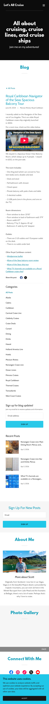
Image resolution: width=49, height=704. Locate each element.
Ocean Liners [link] (11, 370)
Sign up (24, 424)
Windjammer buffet (15, 256)
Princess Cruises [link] (12, 375)
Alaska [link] (8, 297)
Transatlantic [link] (11, 391)
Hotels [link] (8, 354)
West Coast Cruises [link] (13, 396)
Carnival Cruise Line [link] (13, 313)
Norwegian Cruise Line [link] (15, 365)
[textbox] (24, 416)
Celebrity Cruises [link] (12, 318)
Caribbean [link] (10, 308)
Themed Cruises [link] (12, 385)
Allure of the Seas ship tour (18, 264)
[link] (14, 5)
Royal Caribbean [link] (12, 380)
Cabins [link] (8, 303)
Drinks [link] (8, 339)
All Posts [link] (9, 292)
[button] (43, 5)
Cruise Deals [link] (11, 323)
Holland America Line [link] (14, 349)
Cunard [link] (9, 329)
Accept (24, 698)
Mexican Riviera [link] (12, 360)
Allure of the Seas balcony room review (23, 260)
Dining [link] (8, 334)
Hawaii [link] (8, 344)
